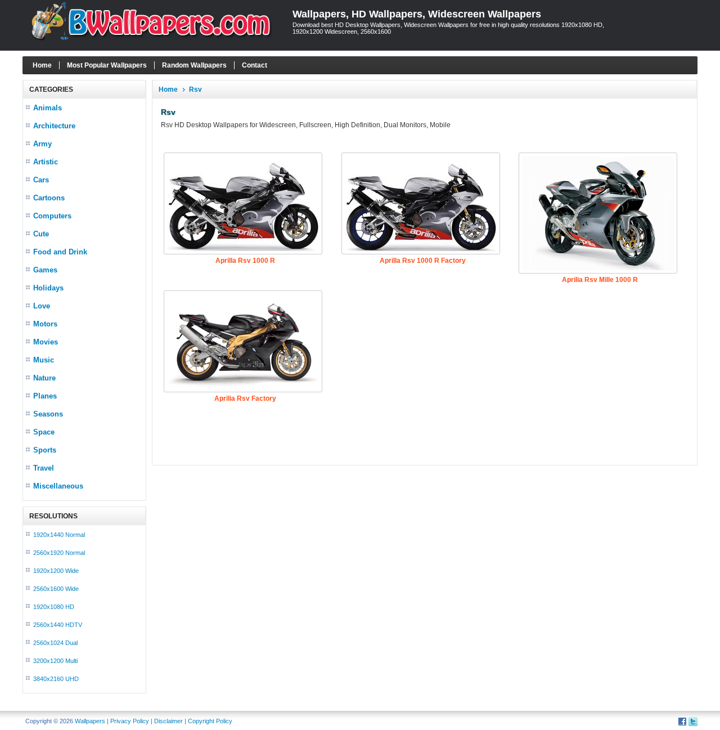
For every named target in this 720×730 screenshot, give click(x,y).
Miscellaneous (58, 486)
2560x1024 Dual (55, 642)
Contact (254, 65)
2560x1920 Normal (59, 552)
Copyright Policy (210, 721)
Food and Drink (60, 252)
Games (45, 270)
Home (42, 65)
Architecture (54, 126)
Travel (43, 468)
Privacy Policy (129, 721)
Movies (45, 342)
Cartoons (49, 198)
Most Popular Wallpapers (107, 65)
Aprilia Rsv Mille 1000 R (600, 280)
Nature (44, 378)
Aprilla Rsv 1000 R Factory (423, 261)
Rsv (195, 89)
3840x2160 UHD (56, 678)
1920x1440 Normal (59, 534)
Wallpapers (90, 721)
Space (44, 432)
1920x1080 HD (53, 606)
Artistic (45, 162)
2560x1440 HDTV (57, 624)
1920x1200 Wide (56, 570)
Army (42, 144)
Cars (41, 180)
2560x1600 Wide (56, 588)
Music (43, 360)
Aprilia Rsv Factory (245, 398)
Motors (45, 324)
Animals (47, 108)
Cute (41, 234)
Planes (45, 396)
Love (41, 306)
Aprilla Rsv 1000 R (245, 261)
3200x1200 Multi (55, 660)
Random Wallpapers (194, 65)
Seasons (48, 414)
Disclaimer (168, 721)
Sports (44, 450)
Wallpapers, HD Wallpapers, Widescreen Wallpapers (416, 14)
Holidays (48, 288)
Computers (52, 216)
